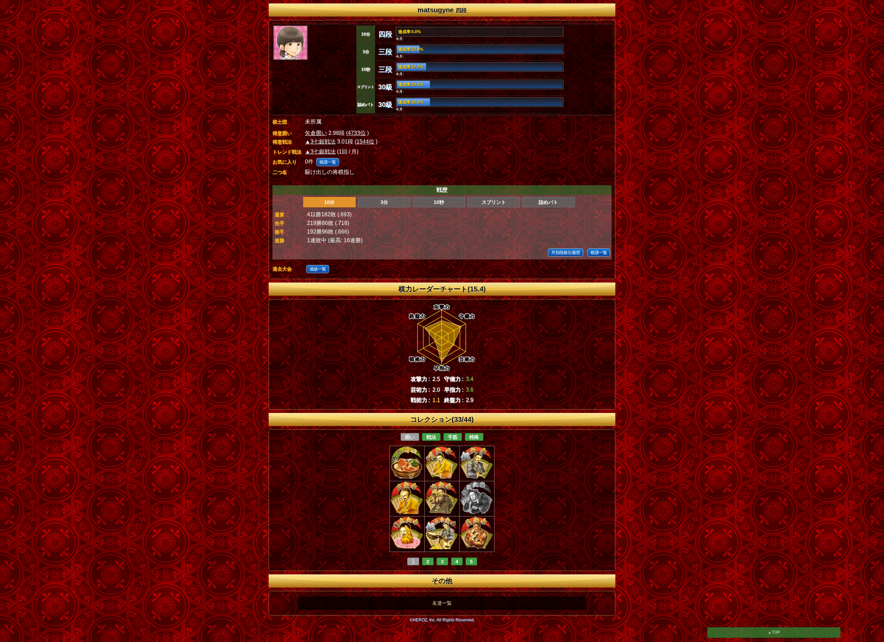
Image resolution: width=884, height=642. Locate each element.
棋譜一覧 (327, 162)
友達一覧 (442, 603)
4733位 (357, 133)
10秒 (439, 202)
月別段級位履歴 (565, 252)
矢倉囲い (316, 133)
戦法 (431, 437)
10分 (329, 202)
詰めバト (548, 202)
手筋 (453, 437)
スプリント (494, 202)
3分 (384, 202)
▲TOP (774, 632)
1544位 (365, 142)
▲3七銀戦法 (320, 142)
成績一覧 (317, 269)
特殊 (474, 437)
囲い (410, 437)
